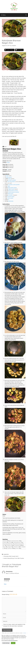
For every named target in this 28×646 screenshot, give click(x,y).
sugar (8, 186)
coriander (10, 195)
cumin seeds (10, 198)
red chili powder (11, 181)
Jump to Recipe (10, 49)
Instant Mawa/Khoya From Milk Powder (13, 558)
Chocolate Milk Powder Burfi (10, 556)
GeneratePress (21, 643)
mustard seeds (10, 196)
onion (9, 178)
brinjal (7, 175)
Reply (5, 584)
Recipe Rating (5, 594)
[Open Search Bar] (26, 15)
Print (5, 146)
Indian (8, 162)
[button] (3, 150)
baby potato (9, 177)
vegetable (6, 554)
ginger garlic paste (12, 187)
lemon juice (10, 193)
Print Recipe (20, 49)
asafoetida (10, 201)
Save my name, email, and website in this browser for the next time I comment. (14, 625)
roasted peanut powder (13, 192)
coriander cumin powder (14, 184)
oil (8, 199)
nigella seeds (11, 189)
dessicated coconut (13, 190)
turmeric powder (12, 180)
